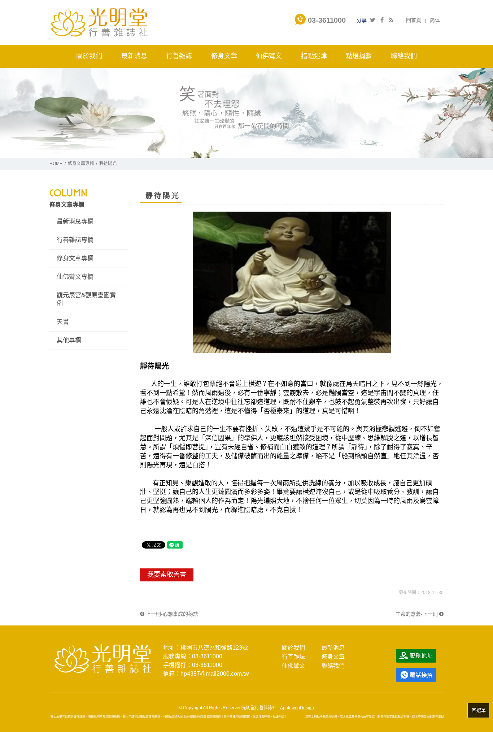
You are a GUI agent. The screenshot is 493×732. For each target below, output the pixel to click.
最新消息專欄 (75, 221)
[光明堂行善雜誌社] (99, 22)
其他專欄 (69, 340)
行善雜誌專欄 (75, 240)
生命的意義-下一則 (417, 614)
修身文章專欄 (81, 163)
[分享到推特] (372, 20)
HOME (55, 163)
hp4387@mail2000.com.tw (214, 674)
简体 (435, 20)
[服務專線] (416, 674)
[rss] (391, 20)
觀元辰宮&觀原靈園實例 (86, 299)
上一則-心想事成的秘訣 (171, 614)
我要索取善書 (166, 574)
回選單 (479, 710)
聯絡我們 (333, 666)
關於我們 (293, 648)
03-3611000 (326, 20)
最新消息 (333, 648)
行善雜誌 (293, 657)
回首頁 (413, 20)
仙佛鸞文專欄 (75, 276)
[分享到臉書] (382, 20)
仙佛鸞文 (293, 666)
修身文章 (333, 657)
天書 (63, 322)
